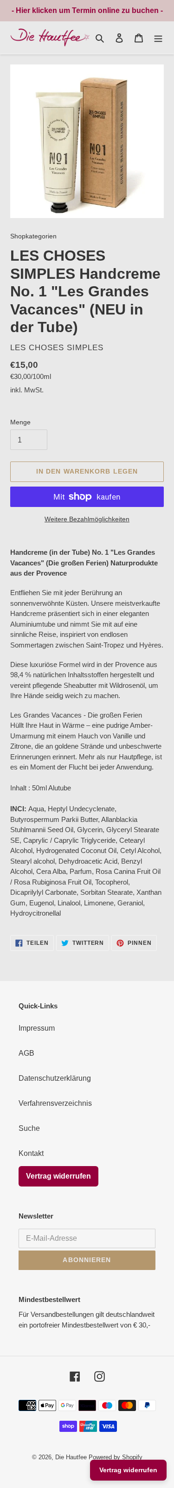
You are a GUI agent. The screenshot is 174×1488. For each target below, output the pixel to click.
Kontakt (31, 1153)
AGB (26, 1053)
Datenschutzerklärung (55, 1078)
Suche (29, 1128)
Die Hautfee (71, 1457)
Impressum (37, 1028)
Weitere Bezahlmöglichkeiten (87, 519)
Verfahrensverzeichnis (55, 1103)
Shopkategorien (33, 236)
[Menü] (158, 37)
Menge (20, 422)
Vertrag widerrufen (58, 1176)
